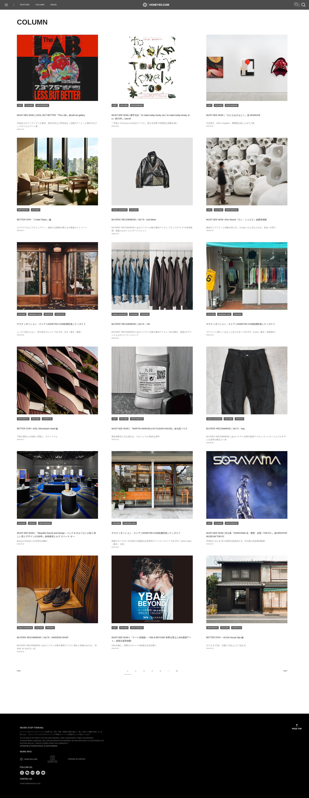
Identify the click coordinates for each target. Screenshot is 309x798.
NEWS (53, 5)
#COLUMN (29, 105)
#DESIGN (32, 523)
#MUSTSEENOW (42, 105)
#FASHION (48, 314)
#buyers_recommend (119, 210)
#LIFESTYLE (60, 314)
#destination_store (35, 314)
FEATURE (24, 5)
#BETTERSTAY (23, 210)
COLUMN (39, 5)
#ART (20, 105)
